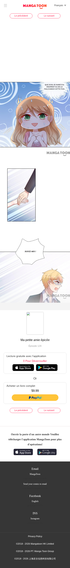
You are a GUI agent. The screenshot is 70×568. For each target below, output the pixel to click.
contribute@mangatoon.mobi (35, 488)
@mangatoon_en (35, 523)
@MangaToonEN (35, 505)
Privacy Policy (35, 536)
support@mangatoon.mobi (35, 478)
